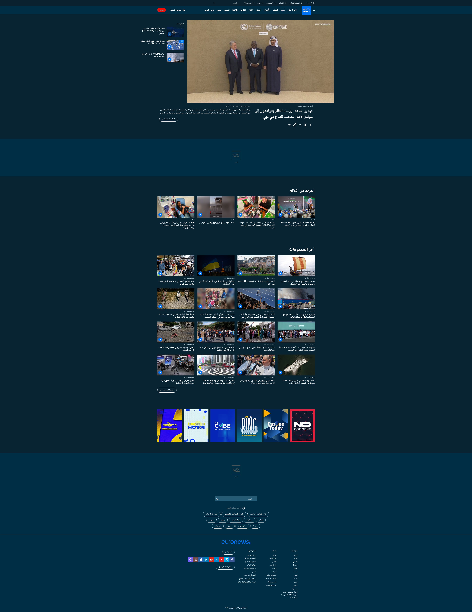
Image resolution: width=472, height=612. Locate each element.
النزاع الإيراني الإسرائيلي (258, 514)
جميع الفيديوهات (167, 390)
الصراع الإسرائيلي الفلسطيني (234, 514)
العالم (275, 10)
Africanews (272, 582)
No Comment (309, 278)
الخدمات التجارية (250, 558)
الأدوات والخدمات (270, 578)
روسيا (223, 520)
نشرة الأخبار (272, 558)
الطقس (274, 561)
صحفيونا (294, 588)
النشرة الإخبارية (226, 567)
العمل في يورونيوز (250, 575)
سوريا (229, 526)
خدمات (274, 551)
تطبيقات (273, 571)
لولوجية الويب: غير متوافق (247, 578)
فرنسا (255, 526)
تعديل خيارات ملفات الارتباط (247, 582)
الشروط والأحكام (250, 561)
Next (251, 10)
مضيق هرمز (242, 526)
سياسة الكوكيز (251, 565)
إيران (261, 520)
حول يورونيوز (251, 554)
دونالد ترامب (236, 520)
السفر (258, 10)
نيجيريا (312, 220)
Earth (234, 10)
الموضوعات (293, 551)
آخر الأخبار (292, 10)
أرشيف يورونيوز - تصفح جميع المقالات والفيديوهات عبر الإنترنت (289, 595)
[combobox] (226, 3)
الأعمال (267, 10)
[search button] (214, 3)
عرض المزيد (252, 551)
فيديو (219, 10)
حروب (212, 520)
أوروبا (283, 10)
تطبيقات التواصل (271, 575)
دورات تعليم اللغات (270, 585)
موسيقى (218, 526)
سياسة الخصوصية (250, 568)
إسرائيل (249, 520)
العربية (310, 3)
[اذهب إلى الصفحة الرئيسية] (306, 10)
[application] (260, 61)
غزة (273, 220)
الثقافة (243, 10)
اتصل (254, 571)
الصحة (226, 10)
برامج (295, 585)
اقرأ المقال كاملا (169, 119)
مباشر (161, 10)
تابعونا (274, 568)
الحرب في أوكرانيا (211, 514)
